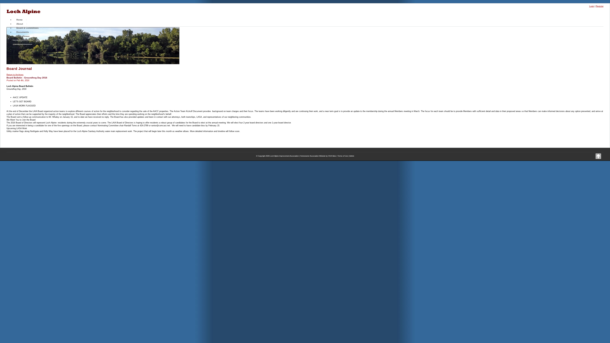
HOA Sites (332, 156)
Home (19, 19)
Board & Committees (27, 28)
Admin (351, 156)
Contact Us (22, 40)
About (19, 24)
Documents (22, 32)
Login (591, 6)
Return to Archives (15, 75)
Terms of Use (343, 156)
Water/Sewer (23, 36)
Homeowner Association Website (312, 156)
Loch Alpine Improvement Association (284, 156)
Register (599, 6)
